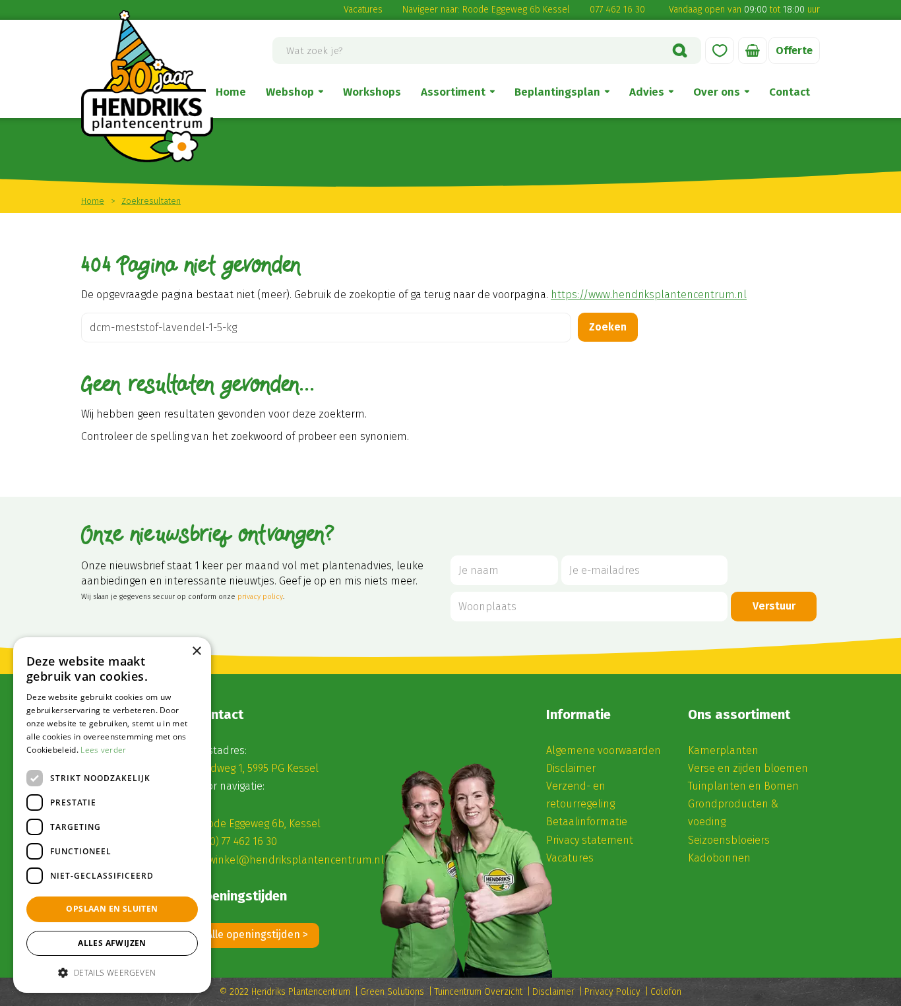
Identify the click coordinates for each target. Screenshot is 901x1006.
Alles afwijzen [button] (112, 943)
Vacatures (363, 9)
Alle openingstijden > (257, 934)
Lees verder (103, 749)
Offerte (794, 50)
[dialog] (112, 815)
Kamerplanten (723, 750)
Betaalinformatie (586, 821)
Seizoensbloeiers (729, 840)
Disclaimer (571, 768)
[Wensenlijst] (720, 50)
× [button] (196, 651)
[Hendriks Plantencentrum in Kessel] (147, 86)
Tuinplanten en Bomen (743, 786)
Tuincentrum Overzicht (478, 991)
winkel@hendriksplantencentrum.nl (296, 860)
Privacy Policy (612, 991)
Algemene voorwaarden (603, 750)
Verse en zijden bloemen (748, 768)
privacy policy (260, 596)
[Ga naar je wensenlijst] (719, 50)
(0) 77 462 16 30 (241, 841)
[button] (112, 972)
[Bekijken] (752, 50)
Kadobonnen (719, 858)
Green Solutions (392, 991)
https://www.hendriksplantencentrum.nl (649, 294)
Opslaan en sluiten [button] (112, 908)
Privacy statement (589, 840)
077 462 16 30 (617, 9)
